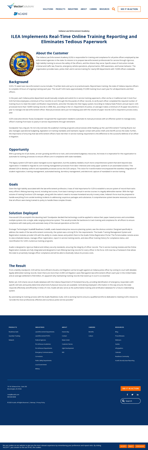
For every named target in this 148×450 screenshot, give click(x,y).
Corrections (39, 356)
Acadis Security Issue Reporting (124, 360)
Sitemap (32, 402)
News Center (66, 340)
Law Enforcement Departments (44, 332)
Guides (117, 344)
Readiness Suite (13, 332)
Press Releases (119, 336)
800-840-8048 (11, 397)
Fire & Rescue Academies (43, 344)
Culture (91, 336)
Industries (73, 9)
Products (60, 9)
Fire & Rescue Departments (43, 348)
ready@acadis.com (13, 394)
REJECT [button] (131, 446)
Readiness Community (122, 356)
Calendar (118, 352)
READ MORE (140, 446)
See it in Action (130, 388)
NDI (63, 352)
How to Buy (65, 332)
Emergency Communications (44, 352)
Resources (104, 9)
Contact (64, 336)
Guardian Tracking (14, 336)
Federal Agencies (40, 340)
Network (11, 340)
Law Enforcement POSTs (42, 336)
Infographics (119, 348)
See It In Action (129, 9)
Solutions (48, 9)
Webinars (118, 340)
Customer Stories (67, 344)
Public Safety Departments (43, 360)
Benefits (91, 332)
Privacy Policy (41, 402)
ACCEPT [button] (123, 446)
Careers (93, 9)
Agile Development (68, 348)
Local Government (41, 365)
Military (37, 369)
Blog (116, 332)
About (84, 9)
